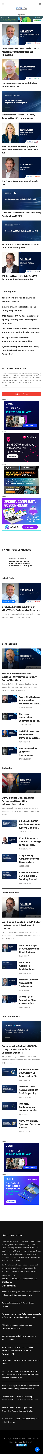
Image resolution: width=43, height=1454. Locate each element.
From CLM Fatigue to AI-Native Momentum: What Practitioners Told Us (29, 703)
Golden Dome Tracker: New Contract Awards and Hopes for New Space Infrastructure (21, 564)
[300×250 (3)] (21, 447)
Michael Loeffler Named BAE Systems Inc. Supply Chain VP (28, 984)
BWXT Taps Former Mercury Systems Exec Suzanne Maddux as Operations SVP (20, 149)
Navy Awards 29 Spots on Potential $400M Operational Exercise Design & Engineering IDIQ (29, 1129)
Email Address (7, 386)
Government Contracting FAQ (24, 1279)
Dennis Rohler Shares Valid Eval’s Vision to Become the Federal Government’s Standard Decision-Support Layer (21, 1374)
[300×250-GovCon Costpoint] (21, 415)
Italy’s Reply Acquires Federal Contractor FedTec (29, 860)
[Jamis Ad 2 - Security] (21, 514)
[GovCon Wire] (21, 8)
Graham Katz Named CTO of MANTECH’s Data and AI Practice (21, 608)
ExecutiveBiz (8, 1354)
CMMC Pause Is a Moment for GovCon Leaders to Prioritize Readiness (29, 738)
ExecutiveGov (9, 1285)
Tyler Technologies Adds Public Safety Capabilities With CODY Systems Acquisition (20, 350)
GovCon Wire (28, 1442)
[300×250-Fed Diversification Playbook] (21, 1190)
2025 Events (7, 1282)
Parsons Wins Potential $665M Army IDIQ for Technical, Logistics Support (19, 1049)
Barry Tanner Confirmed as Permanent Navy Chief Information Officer (18, 801)
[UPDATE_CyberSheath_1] (21, 480)
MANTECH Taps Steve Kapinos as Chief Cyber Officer (29, 950)
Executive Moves (8, 602)
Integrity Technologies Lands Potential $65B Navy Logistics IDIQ (28, 1110)
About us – (6, 1279)
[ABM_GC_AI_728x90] (21, 19)
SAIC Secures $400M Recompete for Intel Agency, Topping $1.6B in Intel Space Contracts (21, 320)
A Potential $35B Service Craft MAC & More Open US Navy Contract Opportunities (30, 828)
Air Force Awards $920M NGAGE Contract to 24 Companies (29, 1074)
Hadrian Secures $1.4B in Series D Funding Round (29, 876)
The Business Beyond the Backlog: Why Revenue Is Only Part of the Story (19, 677)
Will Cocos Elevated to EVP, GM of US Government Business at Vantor (21, 925)
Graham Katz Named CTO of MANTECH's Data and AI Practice (20, 52)
